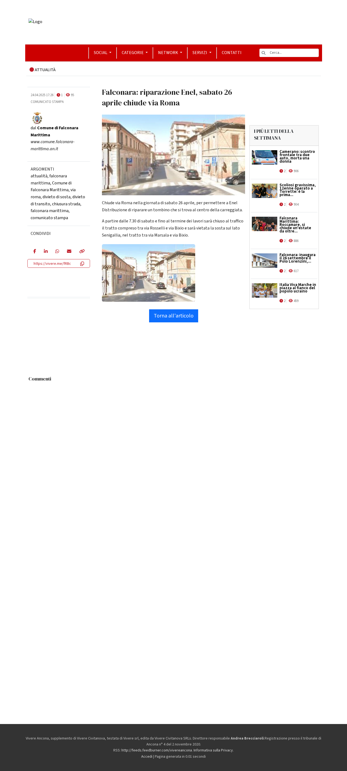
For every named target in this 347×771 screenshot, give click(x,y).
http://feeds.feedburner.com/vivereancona (156, 750)
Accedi (146, 756)
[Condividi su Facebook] (34, 252)
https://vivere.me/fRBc (52, 263)
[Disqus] (173, 452)
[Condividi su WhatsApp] (57, 252)
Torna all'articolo (174, 316)
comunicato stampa (49, 218)
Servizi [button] (200, 53)
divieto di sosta (56, 197)
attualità (39, 176)
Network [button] (168, 53)
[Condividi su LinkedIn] (45, 252)
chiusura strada (66, 204)
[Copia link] (81, 252)
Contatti (232, 53)
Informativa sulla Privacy (213, 750)
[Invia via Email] (69, 252)
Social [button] (101, 53)
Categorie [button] (133, 53)
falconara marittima (50, 211)
